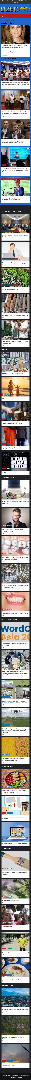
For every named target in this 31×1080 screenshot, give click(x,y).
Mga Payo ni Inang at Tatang (10, 448)
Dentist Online (10, 497)
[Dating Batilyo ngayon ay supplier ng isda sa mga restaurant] (15, 330)
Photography (15, 0)
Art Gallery (21, 0)
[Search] (28, 15)
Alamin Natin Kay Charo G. (8, 258)
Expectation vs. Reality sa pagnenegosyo (14, 263)
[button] (2, 15)
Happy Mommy (10, 786)
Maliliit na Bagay (6, 472)
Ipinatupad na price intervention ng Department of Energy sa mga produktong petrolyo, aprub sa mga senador (15, 84)
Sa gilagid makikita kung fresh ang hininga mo (15, 613)
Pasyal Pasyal (5, 1005)
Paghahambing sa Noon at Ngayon (12, 423)
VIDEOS (16, 2)
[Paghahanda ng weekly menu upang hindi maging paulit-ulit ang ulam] (15, 779)
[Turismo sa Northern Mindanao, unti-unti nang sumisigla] (15, 997)
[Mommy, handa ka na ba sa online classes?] (15, 832)
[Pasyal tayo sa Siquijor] (15, 1053)
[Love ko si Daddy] (15, 915)
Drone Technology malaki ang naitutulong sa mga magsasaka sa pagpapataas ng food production (15, 730)
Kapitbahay (9, 868)
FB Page (4, 0)
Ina (3, 398)
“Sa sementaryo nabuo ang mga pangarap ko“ (15, 952)
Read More (4, 55)
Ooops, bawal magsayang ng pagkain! (13, 979)
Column (27, 0)
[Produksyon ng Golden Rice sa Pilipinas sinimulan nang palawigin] (15, 747)
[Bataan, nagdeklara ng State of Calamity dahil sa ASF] (15, 223)
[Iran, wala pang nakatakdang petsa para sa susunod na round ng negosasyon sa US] (15, 129)
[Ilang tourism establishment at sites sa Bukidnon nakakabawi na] (15, 1025)
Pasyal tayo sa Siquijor (8, 1065)
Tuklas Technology (11, 639)
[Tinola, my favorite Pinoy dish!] (15, 888)
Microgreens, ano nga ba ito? (10, 289)
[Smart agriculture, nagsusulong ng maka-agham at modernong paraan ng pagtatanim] (15, 689)
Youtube (9, 0)
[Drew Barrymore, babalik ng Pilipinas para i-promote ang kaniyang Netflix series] (15, 34)
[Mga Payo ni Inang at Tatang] (15, 436)
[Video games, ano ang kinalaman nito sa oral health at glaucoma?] (15, 573)
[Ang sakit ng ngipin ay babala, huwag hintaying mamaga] (15, 518)
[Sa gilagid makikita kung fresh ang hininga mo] (15, 601)
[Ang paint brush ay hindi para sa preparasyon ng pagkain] (15, 861)
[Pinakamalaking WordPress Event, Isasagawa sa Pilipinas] (15, 632)
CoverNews (12, 1077)
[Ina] (15, 386)
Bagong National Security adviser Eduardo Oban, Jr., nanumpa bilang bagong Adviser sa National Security (15, 113)
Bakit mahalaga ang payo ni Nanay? (12, 373)
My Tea (8, 369)
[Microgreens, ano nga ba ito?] (15, 277)
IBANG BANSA (5, 137)
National (4, 78)
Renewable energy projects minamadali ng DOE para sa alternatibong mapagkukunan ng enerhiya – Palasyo (15, 170)
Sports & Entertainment (7, 41)
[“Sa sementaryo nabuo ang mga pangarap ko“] (15, 941)
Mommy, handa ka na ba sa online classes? (14, 843)
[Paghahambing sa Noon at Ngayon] (15, 411)
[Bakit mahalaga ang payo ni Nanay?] (15, 362)
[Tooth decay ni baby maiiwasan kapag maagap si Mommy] (15, 490)
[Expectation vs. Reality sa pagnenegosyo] (15, 251)
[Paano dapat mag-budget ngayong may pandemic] (15, 805)
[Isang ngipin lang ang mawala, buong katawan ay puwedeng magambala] (15, 546)
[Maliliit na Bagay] (15, 461)
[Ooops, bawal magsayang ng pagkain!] (15, 967)
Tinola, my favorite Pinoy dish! (10, 900)
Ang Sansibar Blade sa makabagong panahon (15, 315)
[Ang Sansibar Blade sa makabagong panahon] (15, 303)
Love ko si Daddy (7, 926)
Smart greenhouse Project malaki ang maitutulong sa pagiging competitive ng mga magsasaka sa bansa (14, 673)
